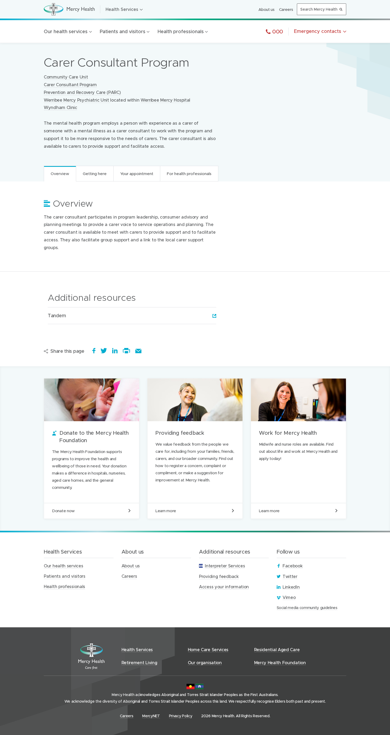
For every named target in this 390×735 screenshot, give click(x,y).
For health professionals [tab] (189, 173)
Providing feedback (195, 449)
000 (276, 31)
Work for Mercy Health (298, 449)
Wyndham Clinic (60, 107)
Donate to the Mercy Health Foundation (91, 449)
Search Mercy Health (318, 9)
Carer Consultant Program (70, 84)
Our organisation (205, 662)
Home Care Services (208, 649)
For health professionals (104, 203)
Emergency (317, 31)
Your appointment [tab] (136, 173)
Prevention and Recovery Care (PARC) (82, 92)
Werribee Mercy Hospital (165, 99)
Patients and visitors (122, 31)
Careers (286, 9)
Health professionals (181, 31)
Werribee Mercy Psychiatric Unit (77, 99)
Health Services (122, 9)
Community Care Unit (66, 76)
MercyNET (151, 716)
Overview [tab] (60, 173)
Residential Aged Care (277, 649)
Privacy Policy (180, 716)
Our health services (66, 31)
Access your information (224, 586)
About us (266, 9)
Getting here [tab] (95, 173)
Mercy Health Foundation (280, 662)
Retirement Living (139, 662)
